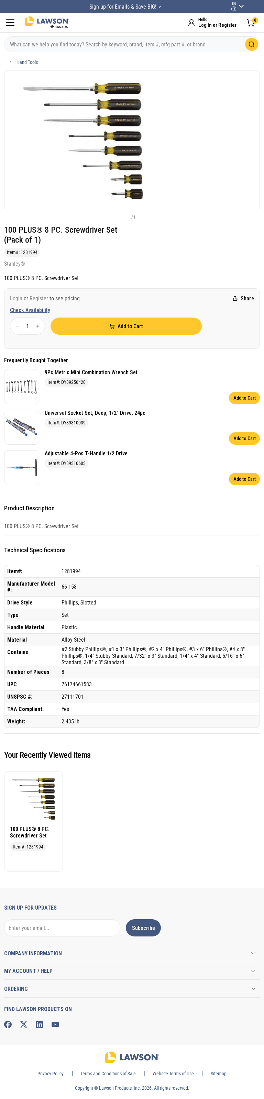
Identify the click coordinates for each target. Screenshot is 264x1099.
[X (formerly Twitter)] (24, 1024)
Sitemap (219, 1073)
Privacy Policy (50, 1073)
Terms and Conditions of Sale (108, 1073)
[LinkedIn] (39, 1024)
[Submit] (251, 44)
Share (247, 298)
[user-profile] (233, 9)
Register (39, 298)
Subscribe (143, 928)
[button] (120, 217)
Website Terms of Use (173, 1073)
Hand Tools (27, 62)
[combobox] (132, 44)
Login (16, 298)
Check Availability (30, 310)
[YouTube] (55, 1024)
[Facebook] (8, 1024)
